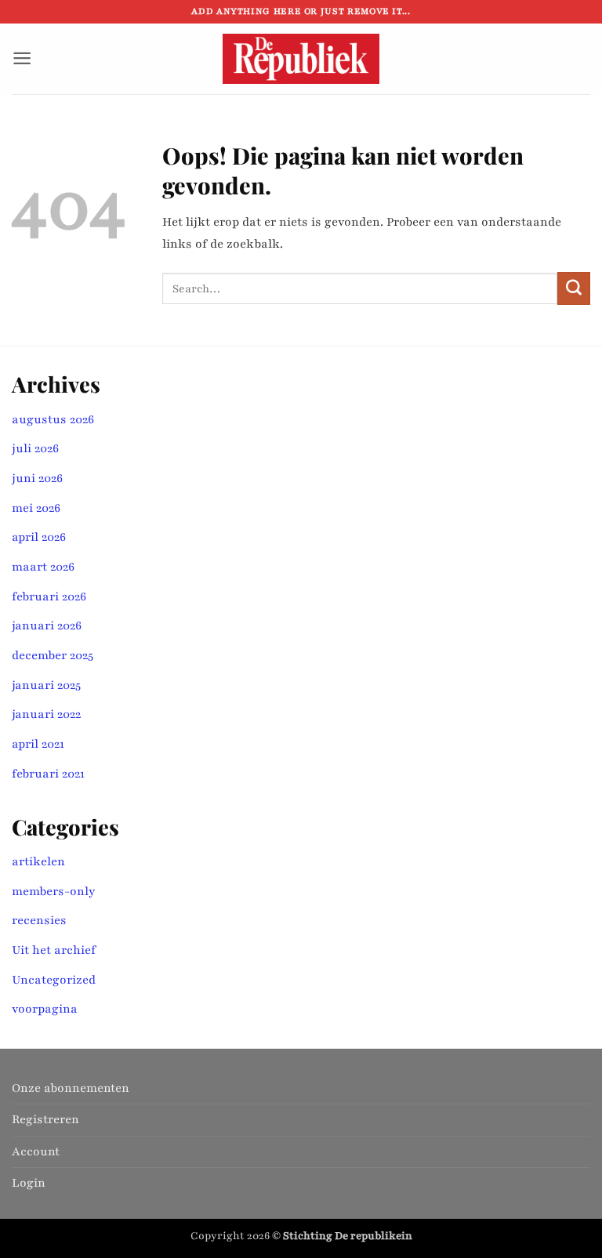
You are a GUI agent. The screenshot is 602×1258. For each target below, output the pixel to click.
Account (36, 1151)
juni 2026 (37, 478)
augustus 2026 (53, 419)
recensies (39, 920)
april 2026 (39, 537)
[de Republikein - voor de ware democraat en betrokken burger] (301, 59)
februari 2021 (48, 773)
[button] (22, 58)
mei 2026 (36, 508)
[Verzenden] (573, 288)
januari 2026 (47, 625)
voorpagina (45, 1009)
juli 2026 (35, 448)
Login (28, 1183)
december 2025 (52, 655)
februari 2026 (49, 596)
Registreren (45, 1119)
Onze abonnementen (70, 1088)
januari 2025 (46, 685)
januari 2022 (46, 714)
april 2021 (38, 744)
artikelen (38, 861)
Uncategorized (54, 980)
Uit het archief (54, 950)
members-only (53, 891)
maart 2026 (43, 567)
